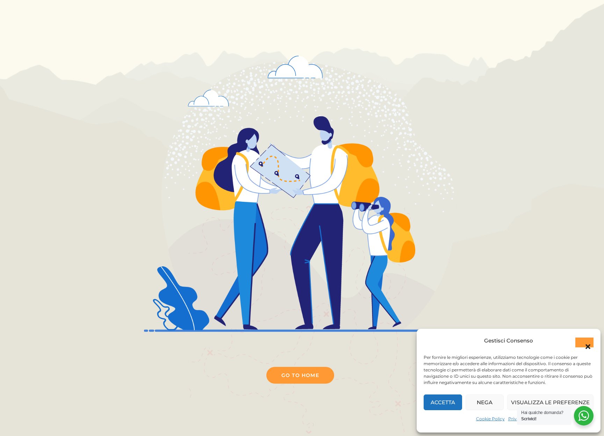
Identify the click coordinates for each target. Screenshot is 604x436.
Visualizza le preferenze (550, 402)
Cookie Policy (490, 418)
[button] (584, 342)
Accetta (443, 402)
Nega (484, 402)
